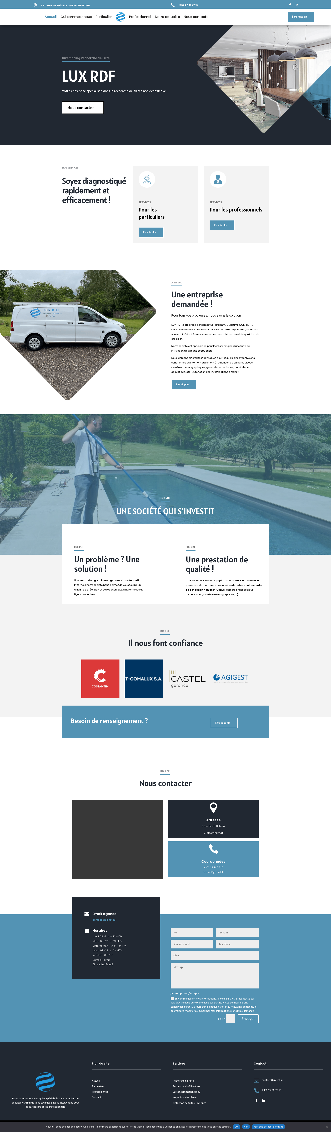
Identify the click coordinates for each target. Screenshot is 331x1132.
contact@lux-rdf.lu (104, 919)
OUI (236, 1126)
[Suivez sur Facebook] (290, 5)
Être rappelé (299, 16)
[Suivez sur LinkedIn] (297, 5)
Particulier (104, 16)
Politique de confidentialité (268, 1126)
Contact (96, 1097)
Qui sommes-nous (76, 16)
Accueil (51, 16)
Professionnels (100, 1091)
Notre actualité (167, 16)
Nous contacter (197, 16)
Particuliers (98, 1086)
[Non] (326, 1127)
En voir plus (149, 232)
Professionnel (140, 16)
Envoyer (248, 1018)
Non (246, 1126)
